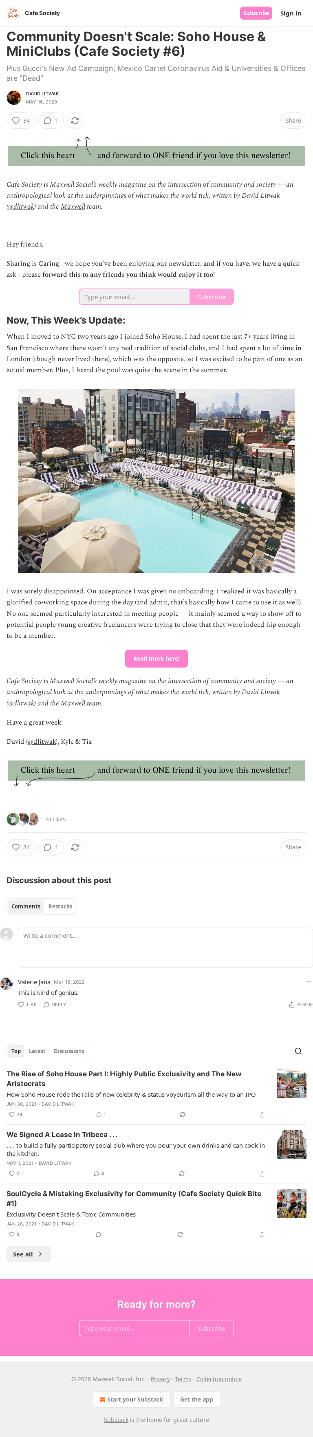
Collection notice (219, 1379)
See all (23, 1254)
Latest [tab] (37, 1051)
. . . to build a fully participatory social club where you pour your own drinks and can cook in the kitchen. (136, 1149)
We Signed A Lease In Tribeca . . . (62, 1135)
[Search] (298, 1051)
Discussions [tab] (69, 1051)
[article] (156, 1094)
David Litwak (42, 94)
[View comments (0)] (98, 1234)
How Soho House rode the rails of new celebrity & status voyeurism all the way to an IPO (131, 1094)
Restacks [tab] (60, 906)
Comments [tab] (25, 906)
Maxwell (73, 206)
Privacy (160, 1379)
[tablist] (42, 906)
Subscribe (256, 13)
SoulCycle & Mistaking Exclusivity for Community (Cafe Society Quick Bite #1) (134, 1199)
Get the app (196, 1399)
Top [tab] (16, 1051)
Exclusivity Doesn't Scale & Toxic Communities (71, 1214)
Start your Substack (135, 1399)
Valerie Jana (34, 982)
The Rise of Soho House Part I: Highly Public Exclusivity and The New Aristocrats (124, 1079)
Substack (116, 1420)
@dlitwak (21, 206)
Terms (183, 1379)
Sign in (291, 13)
